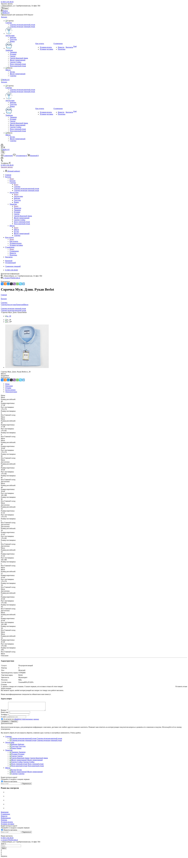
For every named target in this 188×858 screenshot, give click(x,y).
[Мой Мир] (8, 284)
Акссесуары (18, 196)
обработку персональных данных (26, 719)
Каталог (13, 181)
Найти (4, 848)
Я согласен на (21, 719)
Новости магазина (10, 781)
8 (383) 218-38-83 (7, 2)
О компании (14, 251)
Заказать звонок (7, 167)
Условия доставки (7, 824)
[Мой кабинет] (2, 145)
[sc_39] (8, 316)
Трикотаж (17, 208)
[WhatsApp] (17, 284)
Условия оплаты (7, 822)
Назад (12, 179)
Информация (6, 818)
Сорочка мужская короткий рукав (13, 310)
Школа (16, 230)
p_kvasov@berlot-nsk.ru (11, 278)
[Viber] (14, 284)
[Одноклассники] (5, 284)
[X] (11, 284)
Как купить (14, 241)
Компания (4, 812)
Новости (4, 816)
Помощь (4, 820)
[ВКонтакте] (2, 284)
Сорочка (17, 186)
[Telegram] (23, 284)
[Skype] (20, 284)
